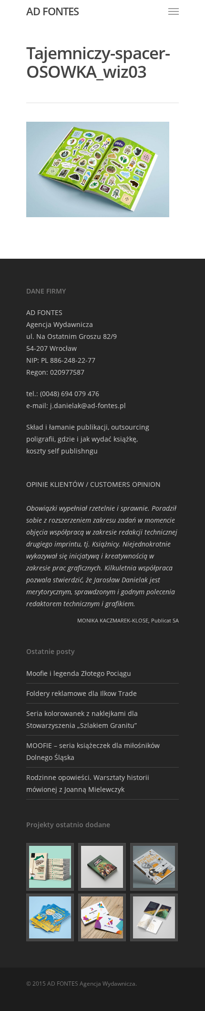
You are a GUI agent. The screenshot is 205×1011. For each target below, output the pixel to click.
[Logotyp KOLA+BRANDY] (102, 917)
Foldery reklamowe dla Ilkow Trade (81, 693)
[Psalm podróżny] (154, 917)
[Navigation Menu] (173, 11)
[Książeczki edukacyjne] (50, 917)
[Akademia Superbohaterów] (102, 867)
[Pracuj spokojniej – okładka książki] (50, 867)
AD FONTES (52, 11)
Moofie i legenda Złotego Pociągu (78, 673)
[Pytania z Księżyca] (154, 867)
